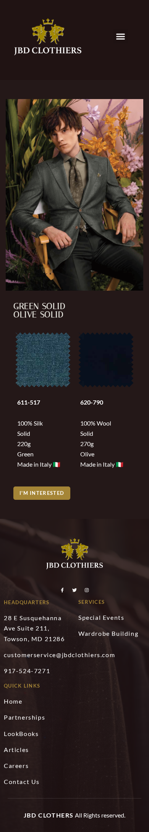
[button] (120, 36)
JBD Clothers (49, 815)
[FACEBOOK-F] (62, 590)
